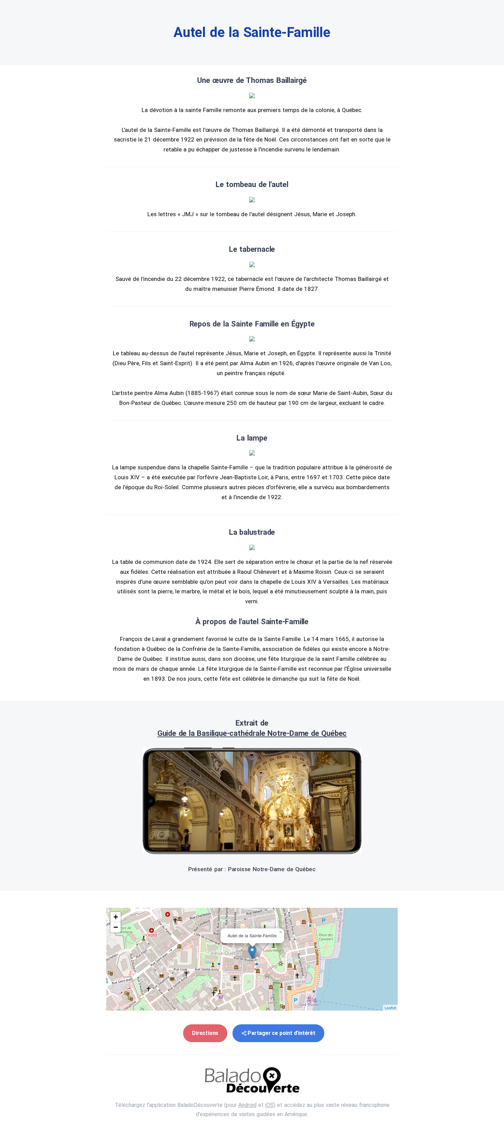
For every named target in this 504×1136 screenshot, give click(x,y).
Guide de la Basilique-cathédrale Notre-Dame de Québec (252, 733)
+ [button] (115, 917)
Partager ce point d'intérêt (281, 1033)
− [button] (115, 927)
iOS (269, 1105)
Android (247, 1105)
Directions (205, 1033)
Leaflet (390, 1007)
